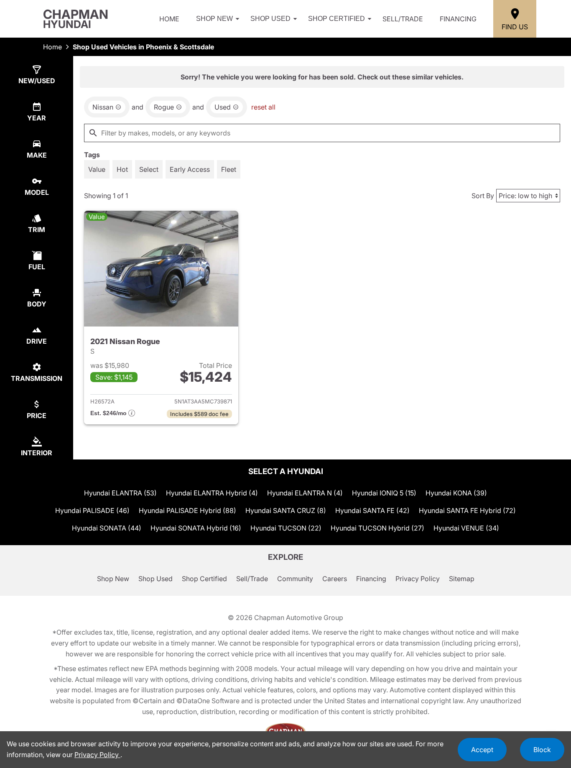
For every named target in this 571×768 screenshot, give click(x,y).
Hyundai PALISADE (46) (92, 510)
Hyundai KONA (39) (456, 493)
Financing (458, 19)
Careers (334, 578)
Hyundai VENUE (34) (466, 528)
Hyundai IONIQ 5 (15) (384, 493)
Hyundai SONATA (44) (106, 528)
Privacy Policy (417, 578)
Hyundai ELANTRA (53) (120, 493)
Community (295, 578)
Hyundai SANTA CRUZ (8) (285, 510)
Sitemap (461, 578)
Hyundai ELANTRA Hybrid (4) (212, 493)
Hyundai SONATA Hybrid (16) (195, 528)
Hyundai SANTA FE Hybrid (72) (467, 510)
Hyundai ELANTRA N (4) (305, 493)
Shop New (214, 18)
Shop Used (270, 18)
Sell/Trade (402, 19)
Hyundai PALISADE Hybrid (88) (187, 510)
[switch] (97, 169)
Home (169, 19)
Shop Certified (336, 18)
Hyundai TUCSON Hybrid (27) (377, 528)
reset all (263, 107)
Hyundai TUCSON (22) (285, 528)
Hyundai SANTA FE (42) (372, 510)
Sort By (483, 195)
